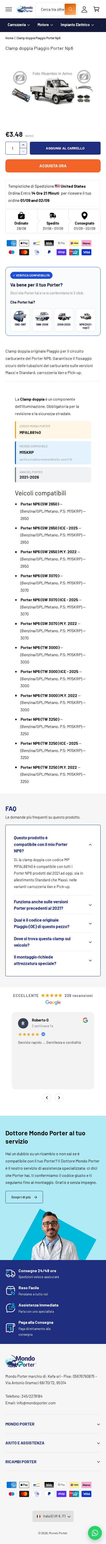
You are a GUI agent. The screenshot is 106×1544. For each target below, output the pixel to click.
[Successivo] (59, 1097)
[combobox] (56, 9)
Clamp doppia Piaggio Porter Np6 (38, 38)
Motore (43, 24)
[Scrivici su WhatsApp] (95, 1533)
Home (9, 38)
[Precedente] (46, 1097)
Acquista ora (53, 165)
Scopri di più (21, 1197)
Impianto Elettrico (75, 24)
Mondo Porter (58, 1533)
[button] (9, 9)
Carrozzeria (17, 24)
